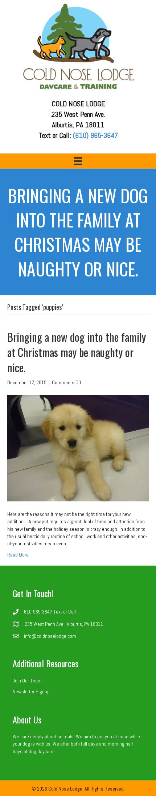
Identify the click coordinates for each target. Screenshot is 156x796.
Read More (18, 554)
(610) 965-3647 (95, 135)
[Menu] (78, 161)
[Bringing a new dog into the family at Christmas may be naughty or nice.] (78, 447)
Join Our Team (27, 680)
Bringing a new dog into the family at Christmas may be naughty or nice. (76, 352)
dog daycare (41, 751)
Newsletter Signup (31, 691)
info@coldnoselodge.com (50, 636)
